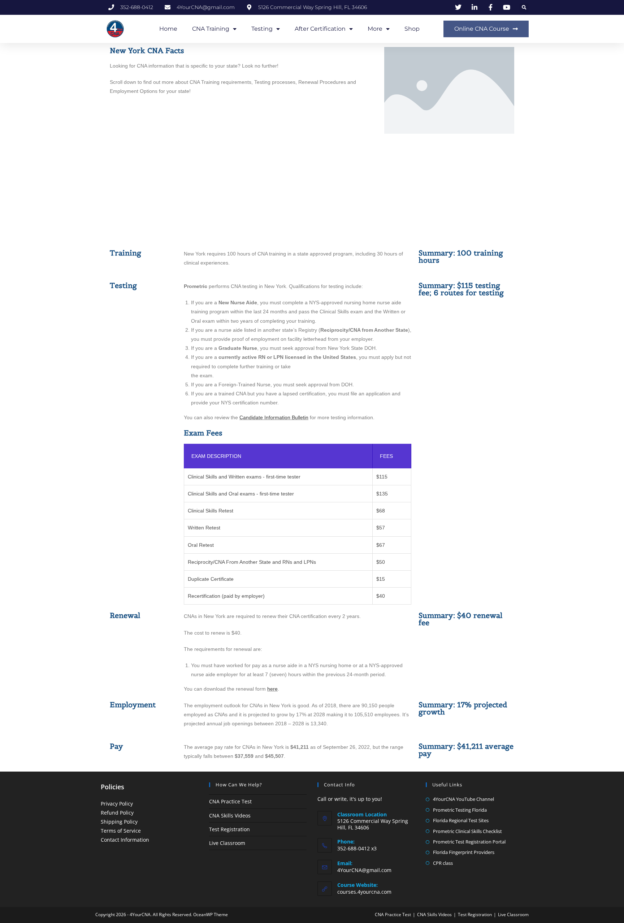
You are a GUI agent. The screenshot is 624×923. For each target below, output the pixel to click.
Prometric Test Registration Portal (469, 841)
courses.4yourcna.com (364, 891)
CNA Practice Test (230, 801)
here (272, 689)
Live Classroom (227, 843)
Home (168, 28)
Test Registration (229, 829)
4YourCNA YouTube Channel (463, 799)
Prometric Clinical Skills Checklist (467, 831)
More (375, 28)
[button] (524, 7)
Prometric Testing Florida (460, 810)
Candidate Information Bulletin (273, 417)
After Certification (320, 28)
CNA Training (210, 28)
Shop (412, 28)
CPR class (443, 863)
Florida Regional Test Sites (461, 820)
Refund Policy (117, 812)
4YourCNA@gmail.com (364, 870)
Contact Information (125, 839)
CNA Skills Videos (230, 815)
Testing (262, 28)
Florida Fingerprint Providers (463, 852)
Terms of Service (121, 830)
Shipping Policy (119, 821)
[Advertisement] (312, 191)
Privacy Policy (117, 803)
